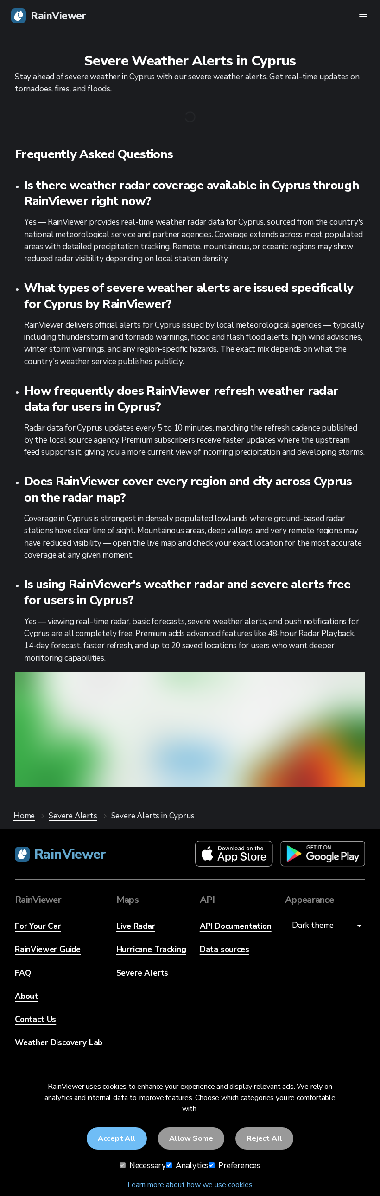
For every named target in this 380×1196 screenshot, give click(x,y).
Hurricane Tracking (151, 949)
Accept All (117, 1138)
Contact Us (35, 1019)
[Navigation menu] (363, 16)
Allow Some (191, 1138)
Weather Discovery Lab (58, 1042)
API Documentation (236, 926)
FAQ (23, 973)
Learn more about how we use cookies (190, 1185)
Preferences (238, 1165)
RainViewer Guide (48, 949)
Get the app (190, 760)
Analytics (191, 1165)
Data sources (224, 949)
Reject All (264, 1138)
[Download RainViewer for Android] (323, 854)
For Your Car (38, 926)
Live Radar (135, 926)
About (26, 996)
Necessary (146, 1165)
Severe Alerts (142, 973)
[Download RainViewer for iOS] (234, 854)
